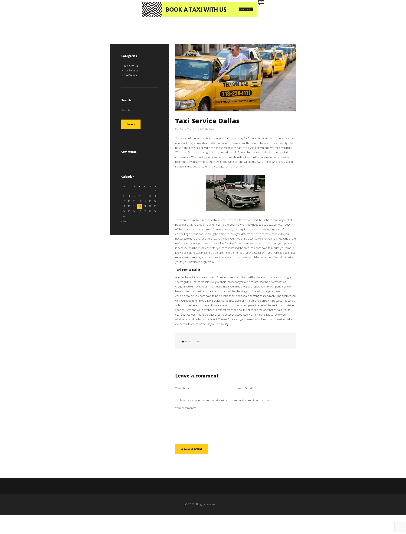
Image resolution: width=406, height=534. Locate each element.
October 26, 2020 (203, 128)
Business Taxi (183, 128)
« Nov (124, 221)
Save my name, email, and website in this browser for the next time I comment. (226, 400)
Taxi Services (131, 75)
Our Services (131, 70)
